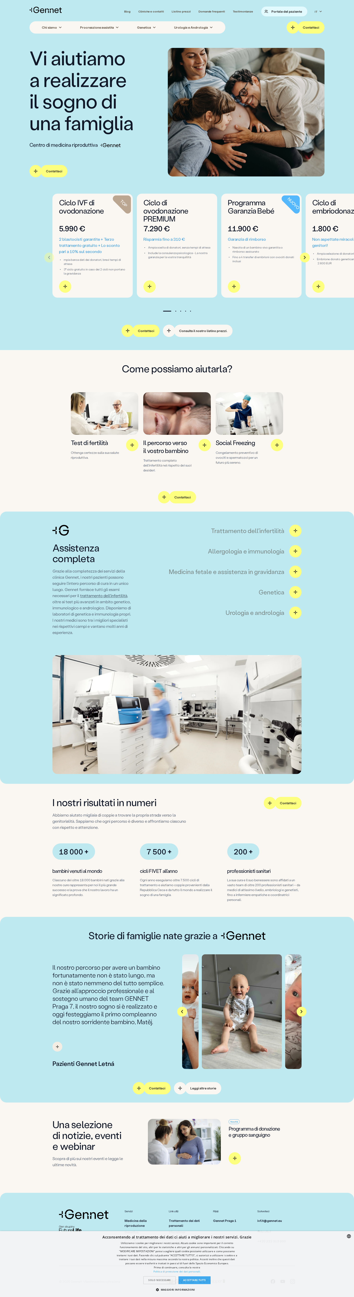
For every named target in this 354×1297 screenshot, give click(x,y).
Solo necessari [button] (159, 1280)
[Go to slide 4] (185, 311)
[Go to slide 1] (167, 311)
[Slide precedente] (49, 257)
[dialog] (177, 1264)
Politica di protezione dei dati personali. (177, 1271)
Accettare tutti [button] (194, 1280)
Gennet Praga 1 (224, 1220)
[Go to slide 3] (180, 311)
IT (316, 12)
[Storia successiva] (301, 1012)
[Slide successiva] (305, 257)
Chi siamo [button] (49, 27)
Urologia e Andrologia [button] (191, 27)
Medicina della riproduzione (136, 1223)
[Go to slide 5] (190, 311)
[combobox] (349, 1236)
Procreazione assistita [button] (97, 27)
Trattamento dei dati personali (184, 1223)
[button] (177, 1289)
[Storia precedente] (182, 1012)
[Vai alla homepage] (46, 10)
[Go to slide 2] (175, 311)
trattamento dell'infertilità (103, 595)
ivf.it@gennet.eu (269, 1220)
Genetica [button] (144, 27)
